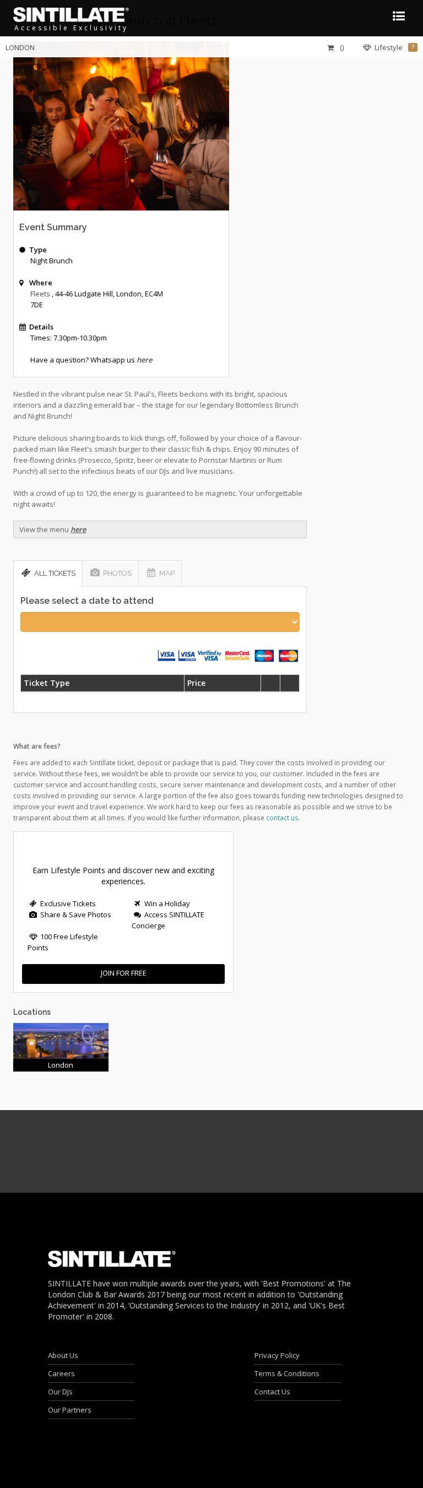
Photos (117, 573)
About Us (63, 1355)
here (78, 529)
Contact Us (272, 1392)
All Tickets (54, 573)
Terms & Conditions (286, 1373)
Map (167, 573)
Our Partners (69, 1410)
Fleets (40, 294)
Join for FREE (124, 973)
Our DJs (60, 1392)
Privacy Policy (277, 1355)
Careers (61, 1373)
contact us (282, 817)
